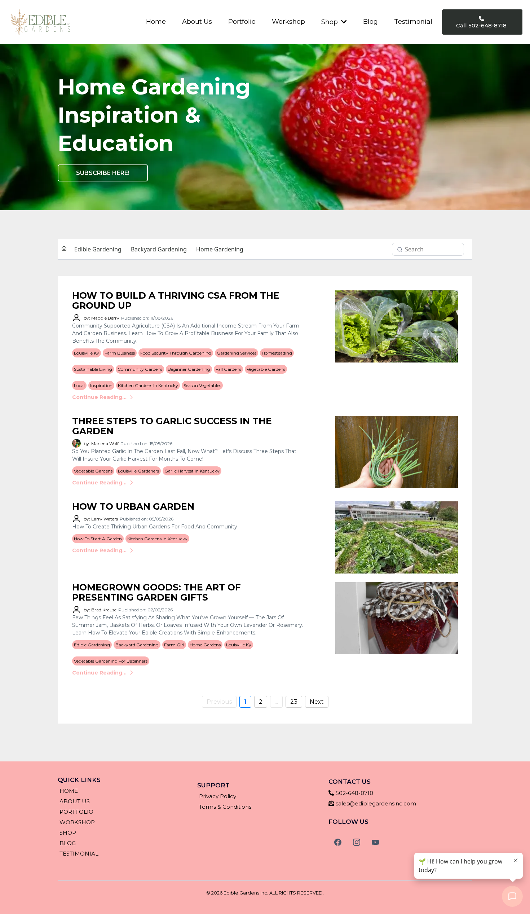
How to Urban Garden (133, 506)
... (276, 701)
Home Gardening (219, 249)
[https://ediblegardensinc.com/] (40, 22)
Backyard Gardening (159, 249)
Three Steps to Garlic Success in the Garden (172, 426)
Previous (219, 701)
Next (317, 701)
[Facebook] (337, 842)
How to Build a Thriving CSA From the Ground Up (175, 300)
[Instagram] (356, 842)
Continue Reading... (99, 397)
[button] (343, 22)
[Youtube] (375, 842)
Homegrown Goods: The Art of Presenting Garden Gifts (156, 592)
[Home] (64, 249)
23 (293, 701)
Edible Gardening (98, 249)
